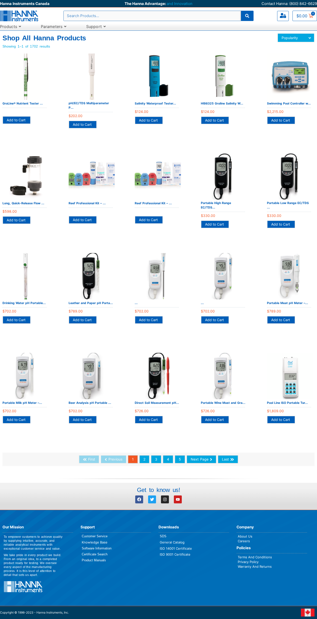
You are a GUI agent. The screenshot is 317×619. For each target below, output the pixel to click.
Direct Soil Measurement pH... (157, 403)
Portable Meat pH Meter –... (287, 303)
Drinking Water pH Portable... (24, 303)
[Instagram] (165, 499)
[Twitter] (152, 499)
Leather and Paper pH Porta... (91, 303)
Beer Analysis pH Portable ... (90, 403)
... (136, 303)
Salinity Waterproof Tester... (155, 103)
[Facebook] (139, 499)
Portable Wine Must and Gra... (223, 403)
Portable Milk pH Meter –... (22, 403)
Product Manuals (94, 560)
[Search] (247, 16)
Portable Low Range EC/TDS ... (288, 205)
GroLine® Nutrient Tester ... (22, 103)
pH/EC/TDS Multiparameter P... (89, 105)
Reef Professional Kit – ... (87, 203)
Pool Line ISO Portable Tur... (287, 403)
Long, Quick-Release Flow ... (23, 203)
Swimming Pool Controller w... (289, 103)
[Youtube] (178, 499)
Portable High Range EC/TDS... (216, 205)
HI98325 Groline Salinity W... (222, 103)
